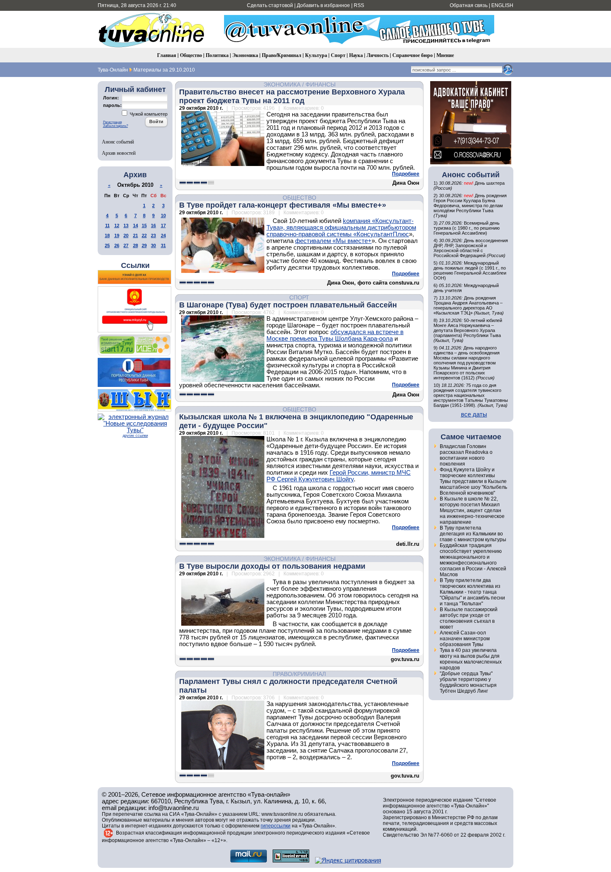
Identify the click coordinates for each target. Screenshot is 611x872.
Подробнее (405, 174)
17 (163, 225)
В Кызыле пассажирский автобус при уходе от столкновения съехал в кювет (469, 618)
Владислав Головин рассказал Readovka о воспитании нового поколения (466, 455)
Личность (378, 55)
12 (116, 225)
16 (153, 225)
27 (125, 245)
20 (125, 235)
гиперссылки (276, 826)
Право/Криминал (281, 55)
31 (163, 245)
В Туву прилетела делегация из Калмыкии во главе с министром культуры (473, 534)
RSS (359, 5)
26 (116, 245)
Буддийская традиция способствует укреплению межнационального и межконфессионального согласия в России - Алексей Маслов (473, 560)
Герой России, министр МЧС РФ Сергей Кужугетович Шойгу (338, 476)
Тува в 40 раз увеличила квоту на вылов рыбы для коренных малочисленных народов (471, 659)
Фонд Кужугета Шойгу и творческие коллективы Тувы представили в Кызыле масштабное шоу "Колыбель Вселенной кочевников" (473, 481)
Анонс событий (118, 141)
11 (107, 225)
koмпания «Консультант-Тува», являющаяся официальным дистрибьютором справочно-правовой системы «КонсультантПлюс (341, 228)
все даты (474, 414)
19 (116, 235)
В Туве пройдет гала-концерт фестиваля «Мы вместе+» (282, 205)
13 (125, 225)
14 (135, 225)
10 (163, 215)
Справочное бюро (412, 55)
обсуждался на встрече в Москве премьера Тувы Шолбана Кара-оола (335, 335)
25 (107, 245)
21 (135, 235)
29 (144, 245)
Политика (217, 55)
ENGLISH (502, 5)
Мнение (445, 55)
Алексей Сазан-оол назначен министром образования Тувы (465, 638)
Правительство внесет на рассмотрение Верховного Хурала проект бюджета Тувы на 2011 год (292, 96)
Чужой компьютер (148, 113)
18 (107, 235)
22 (144, 235)
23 (153, 235)
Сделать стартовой (270, 5)
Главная (166, 55)
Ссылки (135, 265)
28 (135, 245)
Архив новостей (119, 152)
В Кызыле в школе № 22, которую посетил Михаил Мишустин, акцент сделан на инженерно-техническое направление (472, 510)
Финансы (320, 84)
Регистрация (112, 122)
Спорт (338, 55)
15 (144, 225)
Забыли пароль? (115, 126)
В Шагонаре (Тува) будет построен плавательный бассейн (288, 305)
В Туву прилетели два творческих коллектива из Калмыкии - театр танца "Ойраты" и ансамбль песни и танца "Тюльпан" (472, 592)
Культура (316, 55)
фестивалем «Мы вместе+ (333, 241)
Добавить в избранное (323, 5)
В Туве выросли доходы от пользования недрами (272, 566)
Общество (191, 55)
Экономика (245, 55)
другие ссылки (135, 436)
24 (163, 235)
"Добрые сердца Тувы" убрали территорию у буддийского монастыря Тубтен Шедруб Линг (468, 682)
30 (153, 245)
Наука (356, 55)
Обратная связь (469, 5)
